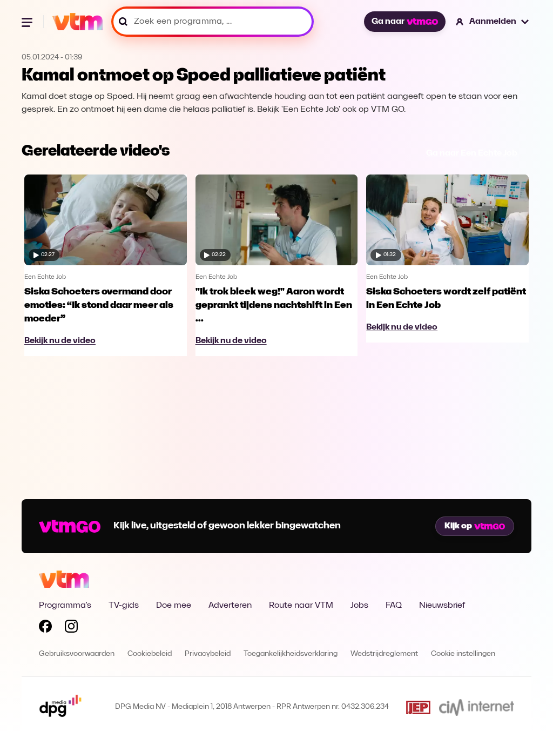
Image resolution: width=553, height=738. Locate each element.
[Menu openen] (28, 21)
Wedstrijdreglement (384, 654)
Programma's (65, 605)
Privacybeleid (208, 654)
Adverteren (230, 605)
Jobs (359, 605)
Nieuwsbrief (442, 605)
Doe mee (173, 605)
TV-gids (124, 605)
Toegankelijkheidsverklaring (291, 654)
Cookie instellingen (463, 654)
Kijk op (458, 526)
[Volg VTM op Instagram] (71, 628)
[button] (492, 21)
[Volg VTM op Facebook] (45, 628)
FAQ (394, 605)
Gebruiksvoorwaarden (76, 654)
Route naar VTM (301, 605)
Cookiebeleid (149, 654)
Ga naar (388, 21)
